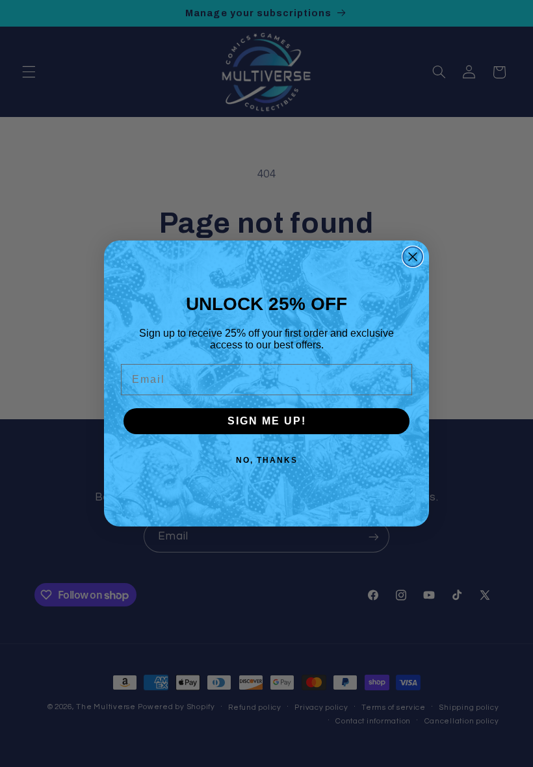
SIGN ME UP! (267, 420)
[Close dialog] (412, 256)
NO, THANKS (267, 460)
